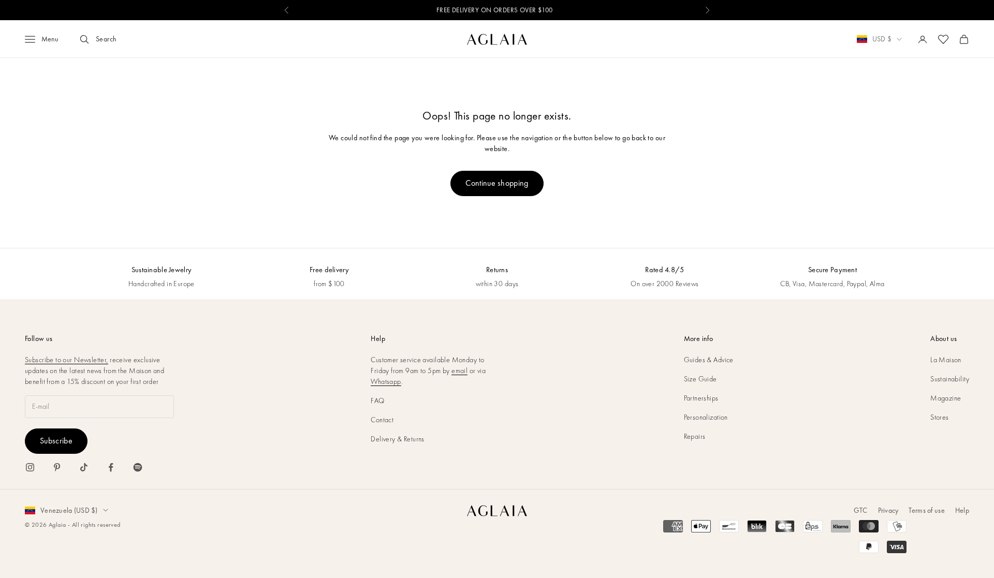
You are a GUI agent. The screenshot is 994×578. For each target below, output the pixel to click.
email (459, 370)
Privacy (888, 510)
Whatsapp (386, 381)
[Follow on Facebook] (111, 467)
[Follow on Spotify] (138, 467)
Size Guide (700, 378)
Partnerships (701, 398)
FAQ (377, 400)
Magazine (945, 398)
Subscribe (56, 440)
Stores (939, 417)
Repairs (695, 436)
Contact (382, 419)
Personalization (706, 417)
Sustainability (949, 378)
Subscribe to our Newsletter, (66, 359)
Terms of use (926, 510)
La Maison (945, 359)
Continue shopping (496, 182)
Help (962, 510)
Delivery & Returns (398, 438)
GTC (861, 510)
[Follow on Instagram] (30, 467)
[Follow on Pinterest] (57, 467)
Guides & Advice (709, 359)
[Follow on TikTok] (84, 467)
